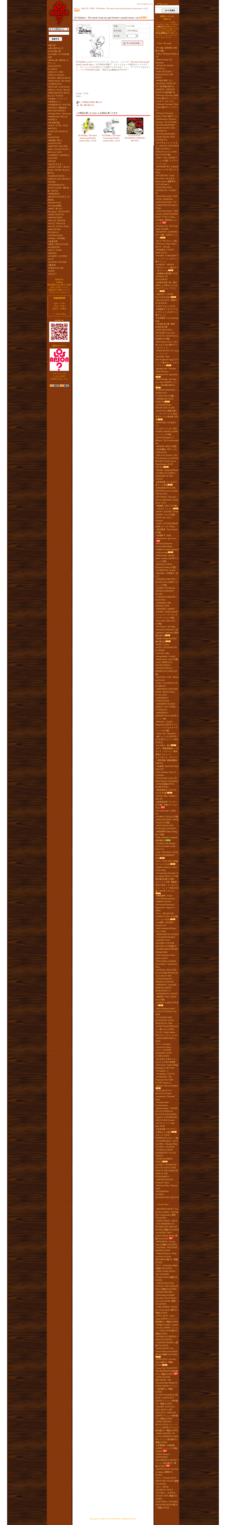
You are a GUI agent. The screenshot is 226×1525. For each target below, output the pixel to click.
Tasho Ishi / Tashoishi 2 (167, 733)
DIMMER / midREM (166, 609)
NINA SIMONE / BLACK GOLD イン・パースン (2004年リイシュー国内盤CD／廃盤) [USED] (167, 1426)
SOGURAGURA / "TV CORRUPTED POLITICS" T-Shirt (167, 205)
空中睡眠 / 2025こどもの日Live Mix (166, 450)
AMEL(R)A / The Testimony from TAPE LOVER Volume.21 (164, 1080)
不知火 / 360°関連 (57, 238)
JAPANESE (54, 137)
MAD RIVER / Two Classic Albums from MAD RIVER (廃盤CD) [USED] (166, 1351)
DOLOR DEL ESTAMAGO (54, 231)
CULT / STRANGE (57, 223)
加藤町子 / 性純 (164, 535)
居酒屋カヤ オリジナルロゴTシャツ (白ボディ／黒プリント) (167, 312)
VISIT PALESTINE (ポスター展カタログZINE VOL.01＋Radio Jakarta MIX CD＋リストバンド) (167, 1030)
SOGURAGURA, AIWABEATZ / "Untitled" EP (166, 190)
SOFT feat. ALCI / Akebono (164, 519)
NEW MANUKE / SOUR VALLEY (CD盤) (167, 821)
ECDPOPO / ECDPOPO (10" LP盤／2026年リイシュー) (167, 235)
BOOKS (53, 253)
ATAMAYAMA (56, 235)
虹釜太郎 (54, 241)
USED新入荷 (55, 51)
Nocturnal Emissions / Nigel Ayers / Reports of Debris (165, 907)
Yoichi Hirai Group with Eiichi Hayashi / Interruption (167, 779)
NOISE (53, 182)
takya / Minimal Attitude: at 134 (167, 55)
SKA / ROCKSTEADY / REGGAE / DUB (59, 150)
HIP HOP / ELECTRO (59, 146)
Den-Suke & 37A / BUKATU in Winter (164, 1092)
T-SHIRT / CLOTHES (58, 256)
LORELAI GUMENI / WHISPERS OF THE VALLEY (166, 476)
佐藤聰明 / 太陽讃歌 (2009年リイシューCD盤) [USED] (167, 1448)
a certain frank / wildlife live (166, 812)
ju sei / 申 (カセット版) (167, 241)
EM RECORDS (56, 217)
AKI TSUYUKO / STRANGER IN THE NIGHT (164, 74)
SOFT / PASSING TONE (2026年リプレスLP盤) (167, 513)
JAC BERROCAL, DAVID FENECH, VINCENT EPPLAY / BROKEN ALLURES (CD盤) (166, 668)
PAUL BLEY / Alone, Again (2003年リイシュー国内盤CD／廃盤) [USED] (167, 1319)
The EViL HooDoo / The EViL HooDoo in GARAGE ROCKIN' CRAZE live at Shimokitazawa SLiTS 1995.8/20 (167, 461)
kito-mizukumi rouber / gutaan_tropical (166, 956)
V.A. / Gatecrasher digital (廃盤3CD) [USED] (166, 1266)
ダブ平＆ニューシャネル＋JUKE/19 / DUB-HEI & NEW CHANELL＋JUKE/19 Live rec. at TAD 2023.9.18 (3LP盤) (167, 149)
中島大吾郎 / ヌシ (165, 80)
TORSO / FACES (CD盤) (168, 817)
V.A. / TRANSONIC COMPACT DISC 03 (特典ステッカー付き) (167, 916)
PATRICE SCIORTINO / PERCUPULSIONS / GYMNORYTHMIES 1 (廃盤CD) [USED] (167, 1341)
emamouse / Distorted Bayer (165, 1098)
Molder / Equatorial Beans (168, 470)
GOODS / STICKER (58, 262)
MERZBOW (55, 194)
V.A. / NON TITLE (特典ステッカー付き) (167, 862)
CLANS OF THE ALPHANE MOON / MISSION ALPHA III (164, 979)
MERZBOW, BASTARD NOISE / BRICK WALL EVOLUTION (167, 692)
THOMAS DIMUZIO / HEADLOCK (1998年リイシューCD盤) (167, 582)
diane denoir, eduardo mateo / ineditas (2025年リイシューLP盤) (167, 558)
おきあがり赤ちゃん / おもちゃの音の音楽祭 (166, 1060)
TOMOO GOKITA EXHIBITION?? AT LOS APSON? (166, 1153)
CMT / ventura (163, 644)
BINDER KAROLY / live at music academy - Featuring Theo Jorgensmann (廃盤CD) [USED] (167, 1213)
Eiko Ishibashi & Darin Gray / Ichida (166, 929)
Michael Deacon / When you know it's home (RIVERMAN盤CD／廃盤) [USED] (167, 1258)
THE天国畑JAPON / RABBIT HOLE (165, 785)
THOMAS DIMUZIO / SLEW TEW (166, 598)
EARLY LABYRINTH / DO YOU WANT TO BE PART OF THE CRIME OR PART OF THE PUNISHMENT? (167, 1171)
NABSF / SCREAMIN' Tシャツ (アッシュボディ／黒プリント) (167, 259)
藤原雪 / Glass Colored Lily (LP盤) (166, 998)
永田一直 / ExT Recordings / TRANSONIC (59, 210)
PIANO (53, 161)
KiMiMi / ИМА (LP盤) (167, 446)
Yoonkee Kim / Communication (162, 1104)
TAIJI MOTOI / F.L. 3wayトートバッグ (167, 352)
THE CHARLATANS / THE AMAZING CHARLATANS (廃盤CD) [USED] (166, 1275)
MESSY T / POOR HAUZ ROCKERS (164, 295)
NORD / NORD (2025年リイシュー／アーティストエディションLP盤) (167, 615)
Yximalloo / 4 (163, 1071)
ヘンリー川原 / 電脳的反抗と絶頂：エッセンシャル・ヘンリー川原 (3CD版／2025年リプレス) (167, 886)
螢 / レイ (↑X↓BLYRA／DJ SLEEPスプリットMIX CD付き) (167, 739)
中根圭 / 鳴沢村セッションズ (166, 221)
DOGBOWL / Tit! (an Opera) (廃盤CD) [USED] (166, 1243)
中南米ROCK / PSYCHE (60, 105)
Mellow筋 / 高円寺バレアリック (58, 61)
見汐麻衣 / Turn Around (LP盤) (166, 531)
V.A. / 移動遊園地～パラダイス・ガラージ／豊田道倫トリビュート (167, 751)
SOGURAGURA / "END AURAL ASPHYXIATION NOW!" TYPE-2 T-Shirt (167, 214)
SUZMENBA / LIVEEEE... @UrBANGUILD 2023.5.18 (167, 1194)
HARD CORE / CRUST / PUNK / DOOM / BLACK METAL (59, 170)
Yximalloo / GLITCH (166, 1074)
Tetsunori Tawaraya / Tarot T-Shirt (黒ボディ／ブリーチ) (167, 107)
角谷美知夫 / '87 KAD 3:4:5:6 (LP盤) (166, 791)
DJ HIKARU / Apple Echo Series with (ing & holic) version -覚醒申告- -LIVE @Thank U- (166, 180)
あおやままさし (57, 164)
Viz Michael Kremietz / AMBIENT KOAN (166, 900)
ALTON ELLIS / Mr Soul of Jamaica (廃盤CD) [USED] (167, 1472)
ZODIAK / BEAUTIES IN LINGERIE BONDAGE (167, 971)
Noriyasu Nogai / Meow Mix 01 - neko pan (166, 245)
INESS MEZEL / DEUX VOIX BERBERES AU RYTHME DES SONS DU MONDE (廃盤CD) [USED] (167, 1225)
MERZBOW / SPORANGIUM (162, 699)
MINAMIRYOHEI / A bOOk (166, 1039)
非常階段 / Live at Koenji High (167, 319)
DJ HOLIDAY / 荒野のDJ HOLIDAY (166, 301)
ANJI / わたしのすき (166, 306)
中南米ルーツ (56, 102)
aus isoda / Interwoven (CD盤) (165, 622)
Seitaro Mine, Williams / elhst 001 (166, 797)
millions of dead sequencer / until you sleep (167, 551)
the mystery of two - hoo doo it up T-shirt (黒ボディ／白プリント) (166, 345)
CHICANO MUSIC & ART (58, 133)
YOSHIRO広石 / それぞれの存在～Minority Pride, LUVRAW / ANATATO (167, 1144)
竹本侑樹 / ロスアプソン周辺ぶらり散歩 (166, 1130)
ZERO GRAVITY (57, 214)
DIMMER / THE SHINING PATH (163, 604)
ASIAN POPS (55, 143)
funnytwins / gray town (167, 538)
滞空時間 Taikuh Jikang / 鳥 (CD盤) (167, 833)
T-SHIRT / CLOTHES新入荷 (58, 55)
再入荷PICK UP (56, 48)
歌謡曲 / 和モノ (56, 140)
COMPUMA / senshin (166, 570)
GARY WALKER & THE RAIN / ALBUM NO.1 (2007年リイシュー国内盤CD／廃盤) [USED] (167, 1399)
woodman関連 (55, 206)
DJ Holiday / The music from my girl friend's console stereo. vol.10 (87, 138)
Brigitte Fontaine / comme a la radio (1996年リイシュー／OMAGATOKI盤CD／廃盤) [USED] (167, 1329)
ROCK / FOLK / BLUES (60, 90)
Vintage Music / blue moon (60, 113)
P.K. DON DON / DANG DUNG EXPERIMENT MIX (167, 855)
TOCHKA (90, 70)
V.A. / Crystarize (164, 1044)
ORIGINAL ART (57, 268)
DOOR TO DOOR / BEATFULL (165, 67)
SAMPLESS (55, 247)
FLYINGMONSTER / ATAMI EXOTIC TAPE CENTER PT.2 (165, 137)
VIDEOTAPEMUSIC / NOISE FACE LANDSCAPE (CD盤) (166, 393)
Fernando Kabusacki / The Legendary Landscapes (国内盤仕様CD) (167, 632)
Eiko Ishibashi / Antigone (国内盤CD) (166, 839)
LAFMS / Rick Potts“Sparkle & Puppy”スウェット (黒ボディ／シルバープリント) (167, 361)
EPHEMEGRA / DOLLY (168, 994)
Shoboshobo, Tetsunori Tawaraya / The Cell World (166, 120)
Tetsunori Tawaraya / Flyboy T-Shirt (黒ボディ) (166, 114)
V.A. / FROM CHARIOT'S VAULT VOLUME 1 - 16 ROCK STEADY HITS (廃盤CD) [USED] (166, 1493)
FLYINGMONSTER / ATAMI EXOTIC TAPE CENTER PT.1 (165, 128)
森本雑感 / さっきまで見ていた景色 (166, 483)
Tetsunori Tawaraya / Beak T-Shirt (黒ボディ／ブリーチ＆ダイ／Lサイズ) (167, 98)
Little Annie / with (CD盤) (168, 659)
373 (121, 70)
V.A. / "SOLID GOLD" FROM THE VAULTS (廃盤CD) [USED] (167, 1481)
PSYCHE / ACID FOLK (59, 87)
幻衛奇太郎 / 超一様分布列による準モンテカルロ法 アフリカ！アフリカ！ (166, 286)
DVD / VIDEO (56, 250)
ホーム (77, 8)
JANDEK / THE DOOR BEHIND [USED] (166, 1249)
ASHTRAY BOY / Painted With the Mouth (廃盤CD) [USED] (166, 1236)
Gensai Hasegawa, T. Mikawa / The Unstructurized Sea (167, 440)
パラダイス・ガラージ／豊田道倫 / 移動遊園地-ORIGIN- (167, 760)
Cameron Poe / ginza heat (167, 374)
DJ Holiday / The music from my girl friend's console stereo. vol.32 (167, 500)
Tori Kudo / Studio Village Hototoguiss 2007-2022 (167, 1066)
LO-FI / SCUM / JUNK (59, 226)
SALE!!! (53, 274)
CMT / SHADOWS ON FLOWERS (166, 649)
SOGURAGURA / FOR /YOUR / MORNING (166, 197)
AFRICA (53, 119)
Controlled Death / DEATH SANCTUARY (165, 406)
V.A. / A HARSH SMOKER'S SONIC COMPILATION (164, 1053)
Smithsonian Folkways (59, 116)
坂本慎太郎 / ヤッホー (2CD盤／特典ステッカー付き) (167, 805)
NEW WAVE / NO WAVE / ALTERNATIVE (59, 82)
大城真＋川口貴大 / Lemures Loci (165, 924)
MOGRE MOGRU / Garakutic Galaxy (165, 1181)
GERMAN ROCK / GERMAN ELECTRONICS (59, 177)
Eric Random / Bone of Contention (166, 773)
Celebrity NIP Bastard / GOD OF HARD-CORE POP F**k (166, 846)
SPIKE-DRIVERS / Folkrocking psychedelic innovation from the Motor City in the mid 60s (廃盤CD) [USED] (166, 1298)
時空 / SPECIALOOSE (59, 244)
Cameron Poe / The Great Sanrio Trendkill (166, 227)
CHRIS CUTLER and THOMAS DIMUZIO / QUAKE (165, 591)
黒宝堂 (53, 265)
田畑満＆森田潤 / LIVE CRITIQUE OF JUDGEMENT (166, 276)
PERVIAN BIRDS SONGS (164, 1160)
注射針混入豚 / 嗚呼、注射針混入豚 (166, 325)
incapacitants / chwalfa (166, 656)
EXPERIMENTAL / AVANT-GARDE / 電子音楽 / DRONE (58, 188)
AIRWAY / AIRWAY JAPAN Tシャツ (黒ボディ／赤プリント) (167, 267)
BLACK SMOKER (57, 220)
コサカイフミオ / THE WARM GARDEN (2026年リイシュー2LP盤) (167, 431)
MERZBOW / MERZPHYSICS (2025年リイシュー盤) (167, 716)
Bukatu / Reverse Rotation (168, 1086)
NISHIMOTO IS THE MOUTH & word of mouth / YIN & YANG (167, 491)
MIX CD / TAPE (56, 72)
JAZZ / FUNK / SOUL (59, 125)
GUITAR (53, 158)
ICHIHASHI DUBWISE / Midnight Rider (167, 950)
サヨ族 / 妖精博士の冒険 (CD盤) (166, 49)
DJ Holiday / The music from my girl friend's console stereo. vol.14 (111, 138)
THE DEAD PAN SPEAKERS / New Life (165, 331)
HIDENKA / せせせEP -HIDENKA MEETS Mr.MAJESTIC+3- (167, 988)
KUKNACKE (55, 203)
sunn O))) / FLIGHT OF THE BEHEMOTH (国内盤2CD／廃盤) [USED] (167, 1371)
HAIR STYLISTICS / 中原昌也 (59, 198)
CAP (52, 259)
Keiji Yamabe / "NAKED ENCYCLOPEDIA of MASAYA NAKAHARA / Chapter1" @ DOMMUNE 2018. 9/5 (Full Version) (167, 1114)
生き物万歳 (55, 122)
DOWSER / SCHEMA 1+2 (166, 424)
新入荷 (53, 45)
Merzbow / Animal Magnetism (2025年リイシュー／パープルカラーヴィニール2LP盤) (166, 726)
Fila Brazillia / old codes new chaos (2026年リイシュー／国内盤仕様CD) (166, 382)
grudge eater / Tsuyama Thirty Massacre (166, 370)
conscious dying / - (165, 1047)
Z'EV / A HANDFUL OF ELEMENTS (167, 684)
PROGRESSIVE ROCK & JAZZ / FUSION (58, 94)
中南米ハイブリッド (59, 99)
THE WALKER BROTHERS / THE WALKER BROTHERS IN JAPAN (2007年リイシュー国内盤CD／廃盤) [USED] (166, 1384)
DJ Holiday (80, 62)
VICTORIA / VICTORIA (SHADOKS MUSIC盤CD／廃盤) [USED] (167, 1505)
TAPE (52, 271)
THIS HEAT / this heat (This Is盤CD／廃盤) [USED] (166, 1362)
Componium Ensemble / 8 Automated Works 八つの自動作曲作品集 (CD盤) (167, 876)
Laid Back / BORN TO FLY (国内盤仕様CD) (166, 85)
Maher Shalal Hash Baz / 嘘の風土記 (166, 640)
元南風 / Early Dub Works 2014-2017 (167, 767)
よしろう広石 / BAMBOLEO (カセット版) (167, 1136)
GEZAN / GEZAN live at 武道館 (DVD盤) (167, 337)
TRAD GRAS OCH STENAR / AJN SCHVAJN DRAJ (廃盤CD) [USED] (167, 1286)
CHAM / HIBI (163, 653)
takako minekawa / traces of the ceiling (166, 868)
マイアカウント (145, 4)
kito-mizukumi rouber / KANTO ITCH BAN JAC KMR (166, 1011)
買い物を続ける (87, 105)
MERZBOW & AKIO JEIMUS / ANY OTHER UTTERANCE (166, 707)
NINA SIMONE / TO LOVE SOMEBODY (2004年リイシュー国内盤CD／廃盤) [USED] (167, 1438)
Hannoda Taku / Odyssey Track (166, 1187)
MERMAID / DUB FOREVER (164, 400)
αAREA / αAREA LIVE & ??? (167, 1004)
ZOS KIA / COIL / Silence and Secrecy (167, 678)
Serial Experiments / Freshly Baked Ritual (164, 545)
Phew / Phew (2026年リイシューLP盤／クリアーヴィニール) (167, 161)
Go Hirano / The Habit (166, 627)
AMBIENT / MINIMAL (59, 155)
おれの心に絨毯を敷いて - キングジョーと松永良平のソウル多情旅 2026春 (167, 415)
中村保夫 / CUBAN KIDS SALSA (165, 251)
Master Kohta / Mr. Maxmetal (164, 61)
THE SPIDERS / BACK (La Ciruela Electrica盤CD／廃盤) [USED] (167, 1310)
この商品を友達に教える (91, 102)
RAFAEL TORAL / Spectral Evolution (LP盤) (166, 565)
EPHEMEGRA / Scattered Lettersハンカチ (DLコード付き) (167, 169)
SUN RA (53, 128)
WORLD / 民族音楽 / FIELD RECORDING (57, 109)
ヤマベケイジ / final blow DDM (165, 1124)
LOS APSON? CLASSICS (54, 67)
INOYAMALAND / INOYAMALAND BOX (166, 827)
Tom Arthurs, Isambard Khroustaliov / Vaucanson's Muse (166, 964)
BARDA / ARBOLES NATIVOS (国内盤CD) (165, 91)
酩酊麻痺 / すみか (165, 896)
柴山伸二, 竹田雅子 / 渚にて (167, 574)
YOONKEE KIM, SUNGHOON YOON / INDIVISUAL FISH (165, 1020)
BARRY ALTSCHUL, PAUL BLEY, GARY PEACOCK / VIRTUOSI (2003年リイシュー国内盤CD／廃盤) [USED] (167, 1413)
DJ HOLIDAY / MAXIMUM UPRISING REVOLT (135, 138)
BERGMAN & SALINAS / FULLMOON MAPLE (167, 935)
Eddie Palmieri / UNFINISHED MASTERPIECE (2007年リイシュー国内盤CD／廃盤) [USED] (167, 1460)
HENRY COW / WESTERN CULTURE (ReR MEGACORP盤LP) (166, 943)
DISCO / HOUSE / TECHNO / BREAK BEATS (59, 76)
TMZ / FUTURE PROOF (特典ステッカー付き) (167, 525)
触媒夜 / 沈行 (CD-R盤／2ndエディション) (166, 507)
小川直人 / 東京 (164, 745)
